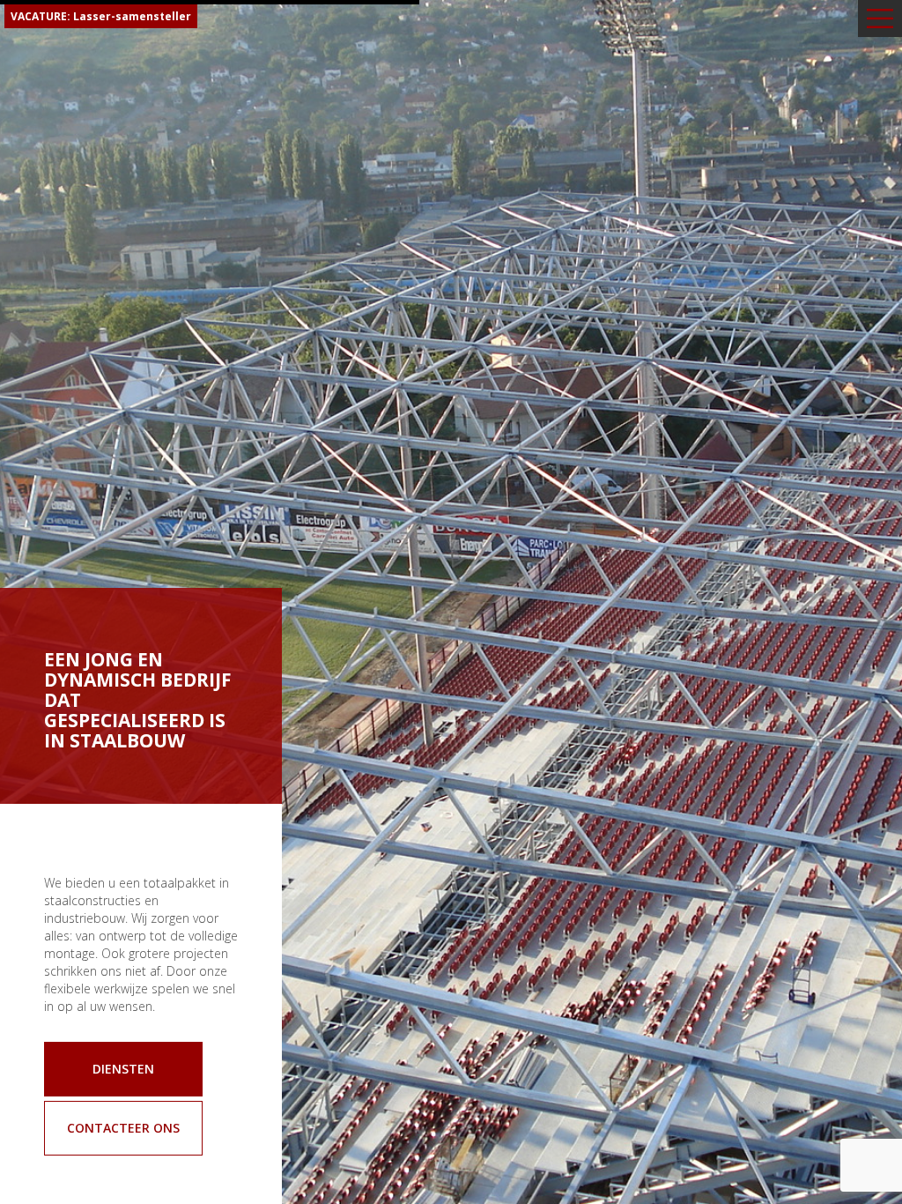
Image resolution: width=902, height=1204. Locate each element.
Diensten (123, 1068)
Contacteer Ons (123, 1127)
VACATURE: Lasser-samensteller (101, 16)
